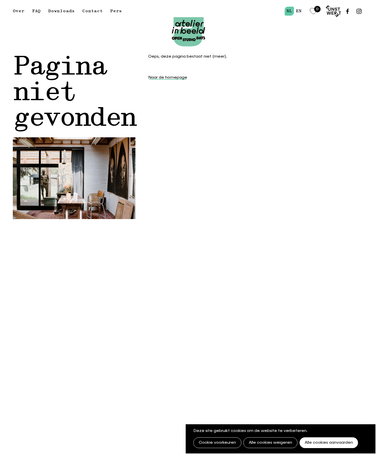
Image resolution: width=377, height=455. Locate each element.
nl (289, 11)
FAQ (36, 11)
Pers (116, 11)
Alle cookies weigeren (270, 443)
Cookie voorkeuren (217, 443)
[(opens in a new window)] (333, 11)
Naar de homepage (167, 78)
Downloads (61, 11)
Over (18, 11)
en (299, 11)
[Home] (188, 20)
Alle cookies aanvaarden (329, 443)
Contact (92, 11)
